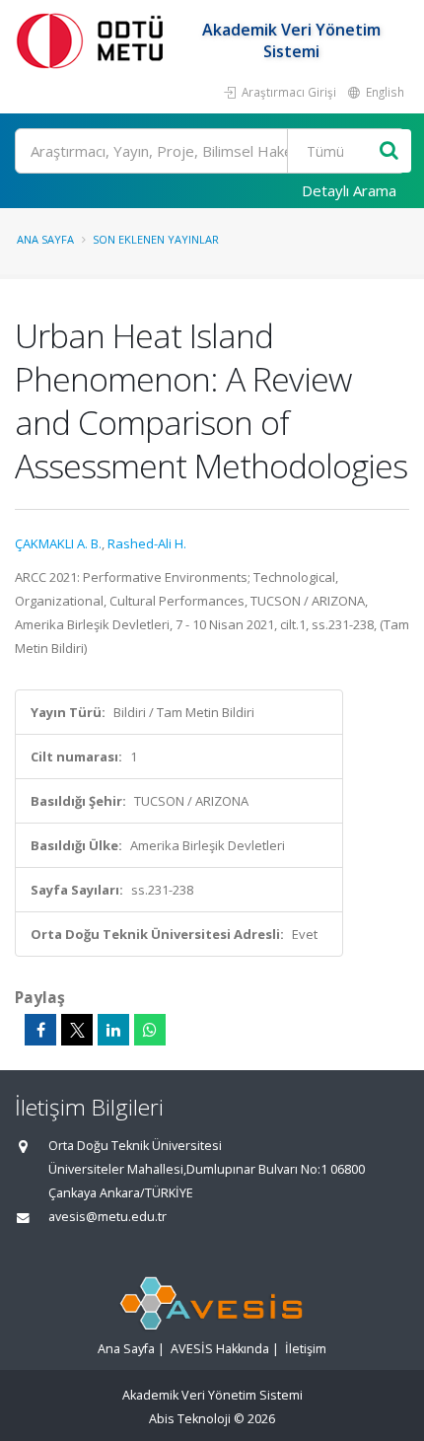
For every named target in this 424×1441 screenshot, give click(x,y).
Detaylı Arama (349, 190)
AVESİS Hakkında (220, 1348)
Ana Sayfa (45, 239)
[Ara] (389, 151)
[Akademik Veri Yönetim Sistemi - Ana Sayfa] (94, 40)
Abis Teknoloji (190, 1418)
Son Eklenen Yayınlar (156, 239)
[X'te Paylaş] (77, 1029)
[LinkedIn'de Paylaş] (113, 1029)
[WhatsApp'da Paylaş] (150, 1029)
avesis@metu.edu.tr (107, 1216)
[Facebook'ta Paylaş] (40, 1029)
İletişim (305, 1348)
